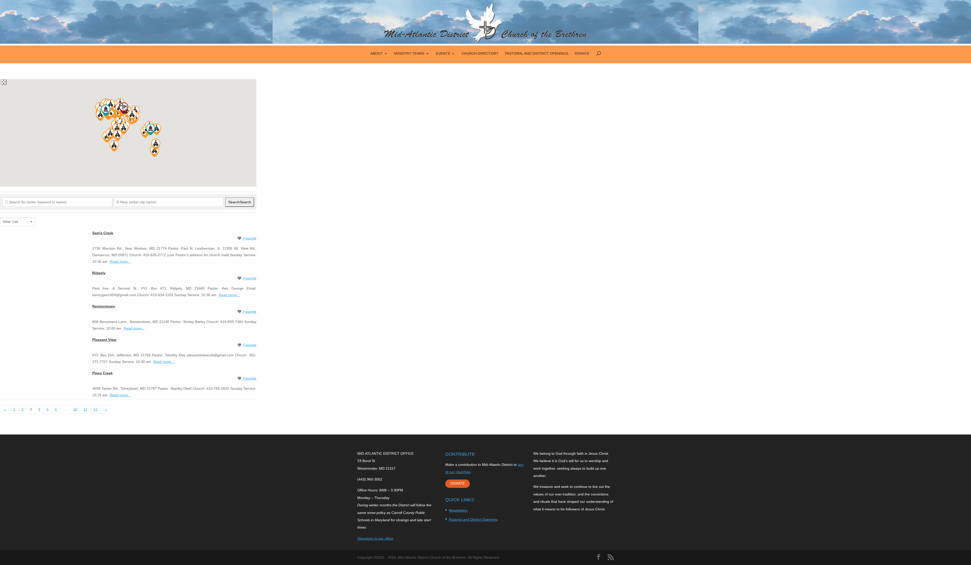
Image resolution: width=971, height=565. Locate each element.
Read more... (120, 261)
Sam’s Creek (102, 233)
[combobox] (17, 222)
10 (75, 409)
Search (239, 202)
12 (96, 409)
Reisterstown (103, 306)
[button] (156, 129)
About (376, 53)
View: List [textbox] (10, 222)
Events (443, 53)
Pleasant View (104, 340)
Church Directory (479, 53)
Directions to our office (375, 538)
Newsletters (458, 510)
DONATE (457, 483)
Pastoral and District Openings (536, 53)
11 (85, 409)
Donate (582, 53)
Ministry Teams (409, 53)
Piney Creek (102, 373)
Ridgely (98, 273)
